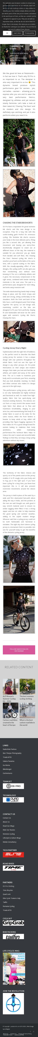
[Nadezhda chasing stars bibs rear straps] (19, 193)
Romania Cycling (8, 906)
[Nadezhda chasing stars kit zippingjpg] (19, 142)
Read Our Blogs (8, 826)
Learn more (17, 33)
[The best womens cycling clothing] (27, 687)
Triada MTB (7, 757)
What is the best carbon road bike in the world (27, 722)
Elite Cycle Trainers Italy (11, 898)
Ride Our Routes (9, 830)
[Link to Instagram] (33, 1031)
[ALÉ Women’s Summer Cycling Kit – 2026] (10, 687)
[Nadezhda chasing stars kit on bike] (19, 609)
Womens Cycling (9, 834)
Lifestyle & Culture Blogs (12, 838)
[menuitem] (5, 1033)
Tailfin (5, 902)
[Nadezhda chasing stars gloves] (19, 331)
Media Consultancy (9, 842)
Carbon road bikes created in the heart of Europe (10, 722)
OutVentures (7, 773)
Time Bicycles (8, 890)
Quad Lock (6, 894)
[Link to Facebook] (30, 1031)
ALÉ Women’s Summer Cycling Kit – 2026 (9, 698)
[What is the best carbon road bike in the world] (27, 710)
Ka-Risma (6, 765)
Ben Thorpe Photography (12, 753)
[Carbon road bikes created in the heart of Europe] (10, 710)
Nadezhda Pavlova (9, 749)
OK (7, 33)
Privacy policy (29, 33)
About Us (6, 822)
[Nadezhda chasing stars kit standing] (19, 559)
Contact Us (7, 818)
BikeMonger (7, 769)
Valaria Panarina (8, 761)
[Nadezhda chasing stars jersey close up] (19, 454)
